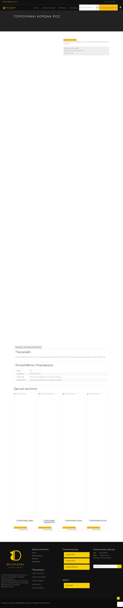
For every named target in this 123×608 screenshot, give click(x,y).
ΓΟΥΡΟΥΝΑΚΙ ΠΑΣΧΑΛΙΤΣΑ (49, 521)
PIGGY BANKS (85, 23)
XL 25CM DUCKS (70, 560)
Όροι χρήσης (37, 584)
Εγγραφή (112, 1)
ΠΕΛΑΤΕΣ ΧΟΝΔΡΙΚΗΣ (108, 7)
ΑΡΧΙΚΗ (36, 8)
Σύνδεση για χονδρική (70, 39)
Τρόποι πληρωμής (38, 580)
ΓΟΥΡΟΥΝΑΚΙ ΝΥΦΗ (73, 521)
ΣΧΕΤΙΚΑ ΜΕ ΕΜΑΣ (48, 8)
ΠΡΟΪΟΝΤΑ (62, 8)
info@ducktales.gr (104, 555)
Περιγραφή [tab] (19, 347)
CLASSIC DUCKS (70, 554)
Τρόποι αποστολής (38, 573)
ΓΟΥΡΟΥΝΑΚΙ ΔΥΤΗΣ (98, 521)
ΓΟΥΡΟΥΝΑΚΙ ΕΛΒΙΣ (24, 521)
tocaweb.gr (20, 603)
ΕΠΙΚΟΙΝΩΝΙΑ (73, 8)
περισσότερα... (24, 529)
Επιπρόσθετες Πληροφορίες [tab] (32, 347)
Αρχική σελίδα (67, 23)
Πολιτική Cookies (38, 588)
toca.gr (35, 603)
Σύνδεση (106, 1)
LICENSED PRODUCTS (72, 567)
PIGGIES (76, 23)
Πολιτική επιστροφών (39, 577)
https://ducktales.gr (106, 557)
